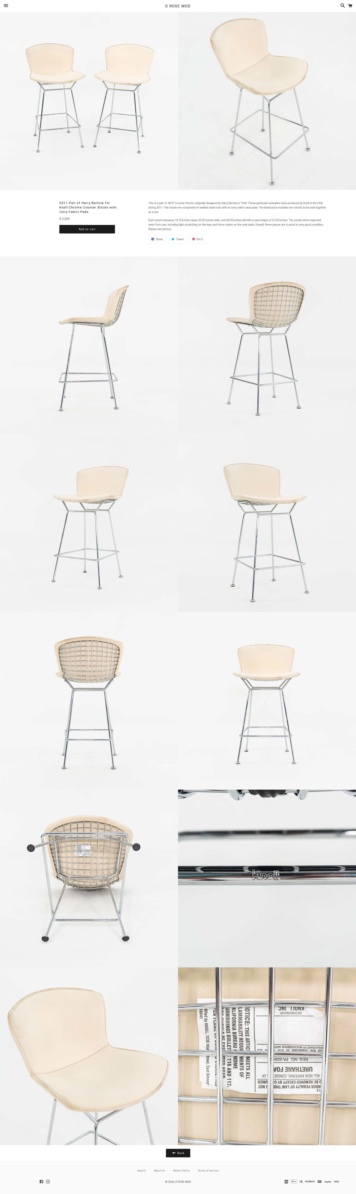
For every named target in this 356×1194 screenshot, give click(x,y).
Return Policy (181, 1170)
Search (141, 1170)
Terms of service (208, 1170)
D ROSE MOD (178, 6)
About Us (159, 1170)
